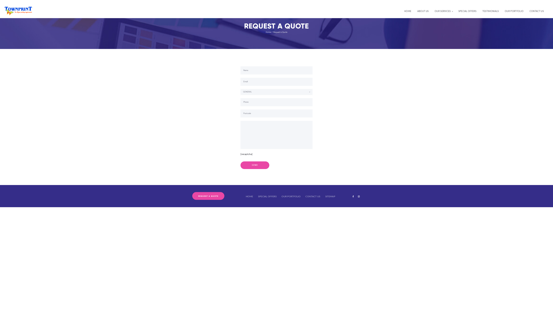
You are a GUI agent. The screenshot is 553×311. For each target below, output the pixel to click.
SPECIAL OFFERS (267, 196)
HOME (249, 196)
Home (268, 32)
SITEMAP (330, 196)
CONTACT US (312, 196)
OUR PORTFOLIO (291, 196)
